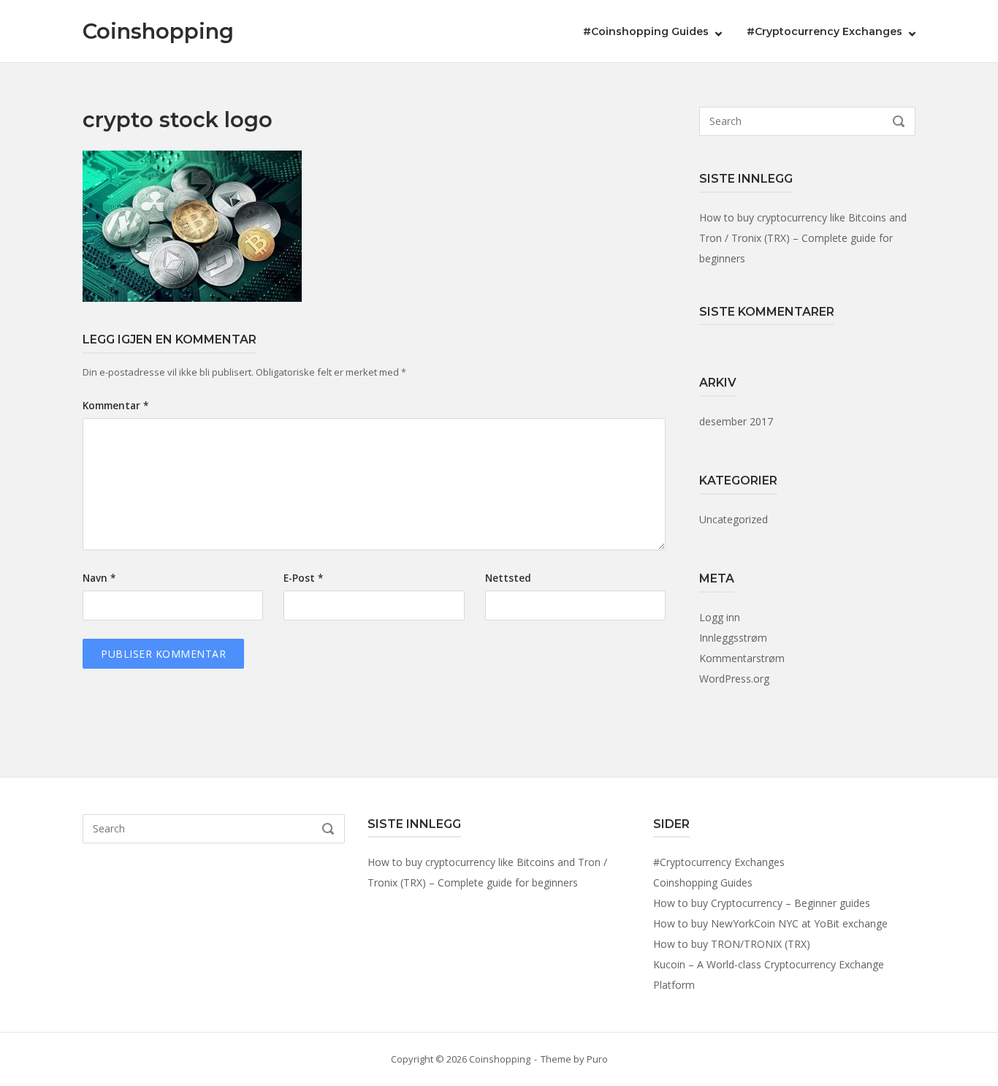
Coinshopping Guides (703, 882)
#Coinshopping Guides (646, 31)
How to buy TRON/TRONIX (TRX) (731, 944)
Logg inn (719, 617)
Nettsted (508, 578)
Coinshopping (158, 31)
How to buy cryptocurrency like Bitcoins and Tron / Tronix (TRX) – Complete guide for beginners (803, 237)
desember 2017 (736, 421)
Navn (99, 578)
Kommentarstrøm (742, 658)
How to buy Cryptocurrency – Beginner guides (761, 903)
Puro (597, 1059)
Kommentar (115, 405)
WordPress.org (734, 679)
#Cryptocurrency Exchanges (824, 31)
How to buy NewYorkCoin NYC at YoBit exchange (770, 923)
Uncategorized (733, 519)
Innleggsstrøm (733, 638)
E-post (303, 578)
